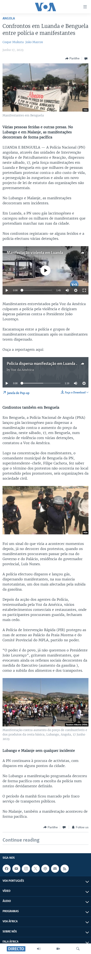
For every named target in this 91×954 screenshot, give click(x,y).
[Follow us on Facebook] (7, 869)
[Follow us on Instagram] (26, 869)
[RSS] (65, 869)
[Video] (58, 948)
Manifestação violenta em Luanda (35, 253)
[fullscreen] (84, 290)
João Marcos (34, 42)
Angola (9, 18)
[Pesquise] (78, 948)
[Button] (72, 58)
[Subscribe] (55, 869)
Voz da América (22, 259)
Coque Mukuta (13, 42)
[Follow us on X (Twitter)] (36, 869)
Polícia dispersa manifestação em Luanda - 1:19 (46, 364)
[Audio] (38, 948)
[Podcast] (45, 869)
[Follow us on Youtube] (16, 869)
